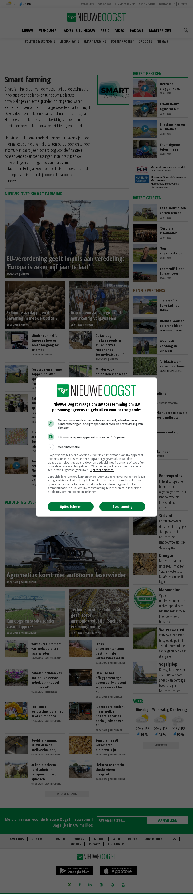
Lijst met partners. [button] (102, 470)
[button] (96, 447)
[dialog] (96, 447)
